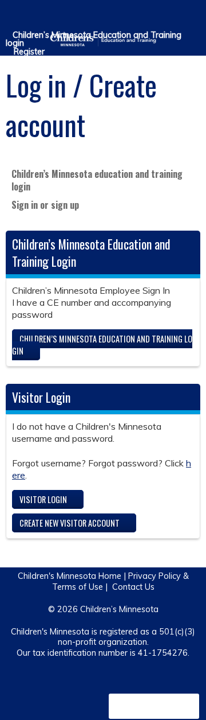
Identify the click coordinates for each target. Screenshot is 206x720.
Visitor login (43, 499)
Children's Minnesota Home (69, 576)
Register (29, 52)
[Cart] (172, 17)
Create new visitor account (69, 523)
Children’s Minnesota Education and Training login (93, 39)
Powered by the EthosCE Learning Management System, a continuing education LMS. (154, 706)
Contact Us (133, 587)
